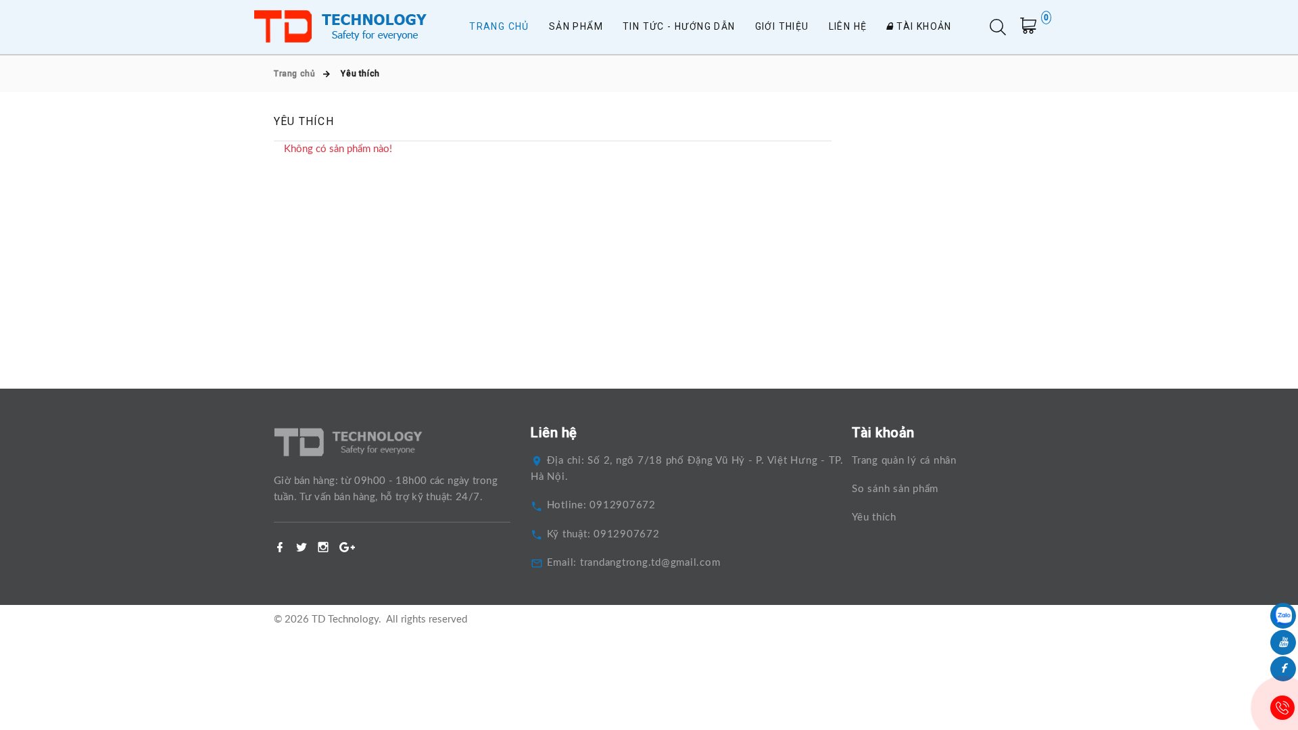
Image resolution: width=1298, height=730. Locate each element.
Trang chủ (499, 26)
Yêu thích (874, 517)
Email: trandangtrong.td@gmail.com (634, 563)
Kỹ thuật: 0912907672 (603, 534)
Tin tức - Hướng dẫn (679, 26)
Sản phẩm (576, 26)
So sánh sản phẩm (895, 489)
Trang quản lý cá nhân (904, 461)
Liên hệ (848, 26)
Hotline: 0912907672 (601, 505)
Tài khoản (922, 26)
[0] (1032, 29)
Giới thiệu (782, 26)
